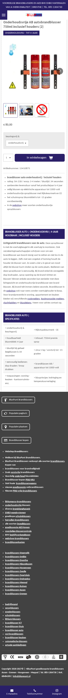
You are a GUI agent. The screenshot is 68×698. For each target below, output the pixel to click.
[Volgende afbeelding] (59, 71)
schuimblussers (23, 516)
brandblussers (58, 461)
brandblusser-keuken (15, 637)
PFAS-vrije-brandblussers (25, 491)
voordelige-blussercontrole (18, 531)
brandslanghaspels (21, 509)
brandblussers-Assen (15, 590)
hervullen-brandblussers (17, 520)
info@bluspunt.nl (21, 676)
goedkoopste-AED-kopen (17, 527)
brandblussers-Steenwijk (17, 553)
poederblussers (12, 612)
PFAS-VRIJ (30, 480)
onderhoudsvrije (13, 505)
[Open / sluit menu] (3, 15)
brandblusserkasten (15, 542)
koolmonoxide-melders (52, 299)
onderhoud (20, 476)
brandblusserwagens (26, 483)
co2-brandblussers (14, 634)
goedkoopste (19, 487)
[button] (10, 110)
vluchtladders (10, 303)
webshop (17, 205)
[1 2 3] (8, 158)
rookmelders (33, 299)
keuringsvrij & (12, 136)
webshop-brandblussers (17, 538)
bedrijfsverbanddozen (20, 535)
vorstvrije (15, 472)
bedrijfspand (11, 604)
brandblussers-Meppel (16, 582)
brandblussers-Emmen (16, 594)
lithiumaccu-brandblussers (18, 501)
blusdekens (25, 303)
